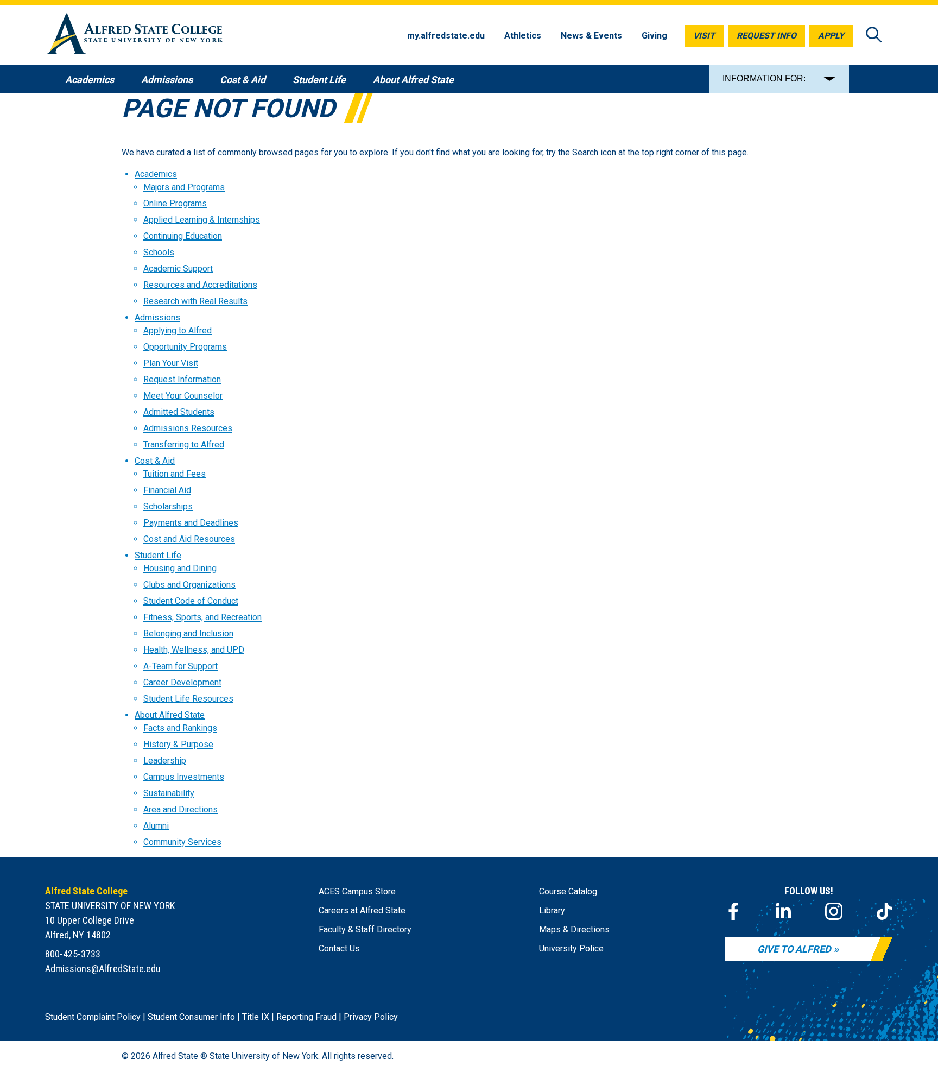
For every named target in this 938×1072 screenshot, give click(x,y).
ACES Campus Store (357, 891)
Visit (704, 35)
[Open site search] (874, 35)
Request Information (182, 379)
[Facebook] (733, 911)
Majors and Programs (184, 187)
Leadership (164, 760)
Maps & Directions (574, 929)
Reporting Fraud (306, 1017)
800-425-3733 (72, 954)
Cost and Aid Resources (189, 539)
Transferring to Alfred (183, 444)
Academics (156, 174)
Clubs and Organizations (189, 584)
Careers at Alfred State (362, 910)
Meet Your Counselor (183, 395)
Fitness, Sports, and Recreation (202, 617)
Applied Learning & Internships (201, 220)
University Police (571, 948)
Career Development (182, 682)
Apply (831, 35)
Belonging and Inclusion (188, 633)
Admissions (157, 317)
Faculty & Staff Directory (365, 929)
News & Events (591, 35)
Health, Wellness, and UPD (193, 650)
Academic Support (178, 268)
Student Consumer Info (191, 1017)
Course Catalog (568, 891)
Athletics (522, 35)
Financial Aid (167, 490)
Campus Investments (183, 777)
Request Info (766, 35)
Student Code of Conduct (190, 601)
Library (552, 910)
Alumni (156, 826)
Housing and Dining (180, 568)
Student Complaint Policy (93, 1017)
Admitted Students (178, 412)
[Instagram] (833, 911)
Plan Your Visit (170, 363)
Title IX (255, 1017)
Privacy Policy (371, 1017)
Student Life (158, 555)
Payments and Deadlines (190, 523)
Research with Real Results (195, 301)
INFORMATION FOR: (764, 78)
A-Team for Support (180, 666)
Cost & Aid (155, 461)
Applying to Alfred (177, 330)
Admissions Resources (187, 428)
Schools (158, 252)
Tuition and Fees (174, 474)
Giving (654, 35)
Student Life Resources (188, 698)
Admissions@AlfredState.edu (103, 968)
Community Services (182, 842)
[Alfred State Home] (135, 35)
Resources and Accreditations (200, 285)
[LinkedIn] (783, 911)
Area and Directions (180, 809)
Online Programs (175, 203)
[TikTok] (884, 911)
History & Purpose (178, 744)
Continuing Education (182, 236)
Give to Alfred (794, 949)
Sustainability (168, 793)
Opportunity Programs (185, 347)
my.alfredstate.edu (446, 35)
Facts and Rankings (180, 728)
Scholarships (168, 506)
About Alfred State (170, 715)
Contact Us (339, 948)
